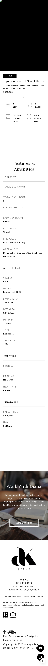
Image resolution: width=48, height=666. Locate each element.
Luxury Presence (12, 639)
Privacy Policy (35, 648)
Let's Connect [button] (24, 523)
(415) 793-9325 (24, 583)
